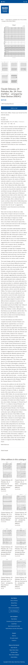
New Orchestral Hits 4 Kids (14, 626)
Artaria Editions (14, 657)
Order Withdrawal (14, 611)
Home (2, 19)
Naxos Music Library (14, 650)
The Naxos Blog (14, 652)
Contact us (14, 640)
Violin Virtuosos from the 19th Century (14, 628)
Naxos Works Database (14, 654)
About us (14, 635)
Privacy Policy (14, 605)
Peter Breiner (14, 619)
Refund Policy (14, 603)
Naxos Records (14, 647)
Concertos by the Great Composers (14, 621)
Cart (26, 1)
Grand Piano (14, 623)
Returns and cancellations (14, 607)
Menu (4, 1)
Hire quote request (14, 638)
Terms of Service (14, 600)
